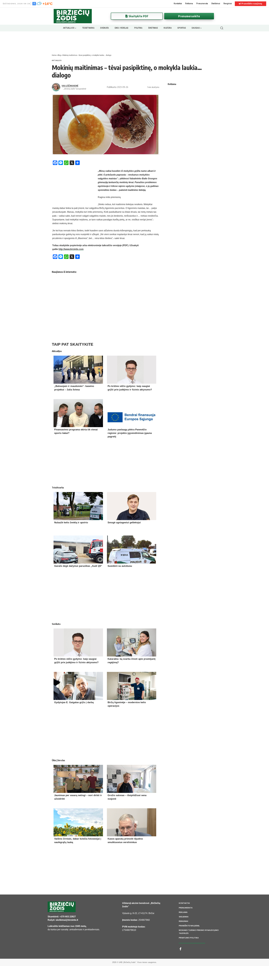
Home (54, 55)
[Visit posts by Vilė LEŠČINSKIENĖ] (56, 87)
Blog (59, 55)
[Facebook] (34, 3)
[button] (221, 28)
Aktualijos (57, 60)
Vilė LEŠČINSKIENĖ (70, 85)
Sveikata (56, 624)
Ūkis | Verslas (58, 760)
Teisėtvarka (58, 487)
